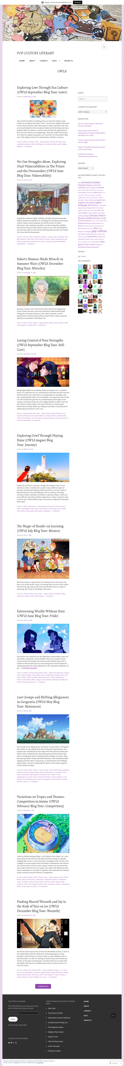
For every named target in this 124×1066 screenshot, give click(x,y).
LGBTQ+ (47, 239)
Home (22, 61)
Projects (68, 61)
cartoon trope (30, 879)
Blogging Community (93, 185)
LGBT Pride (30, 239)
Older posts (43, 986)
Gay (99, 205)
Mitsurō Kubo (26, 975)
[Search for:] (92, 99)
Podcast (19, 680)
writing (81, 247)
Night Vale (42, 677)
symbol (85, 236)
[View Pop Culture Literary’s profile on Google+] (13, 1043)
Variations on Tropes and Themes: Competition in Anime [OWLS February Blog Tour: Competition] (41, 801)
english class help (86, 202)
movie (102, 223)
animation (50, 970)
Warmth (36, 977)
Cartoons (31, 142)
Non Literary (34, 594)
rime (41, 509)
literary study (60, 882)
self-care (34, 418)
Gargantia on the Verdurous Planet (28, 772)
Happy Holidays (46, 972)
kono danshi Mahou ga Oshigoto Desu (43, 416)
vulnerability (21, 244)
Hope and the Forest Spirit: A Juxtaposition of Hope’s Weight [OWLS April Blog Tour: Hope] (91, 133)
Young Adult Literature (28, 682)
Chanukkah (82, 192)
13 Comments (43, 886)
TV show (89, 242)
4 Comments (49, 596)
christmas (89, 192)
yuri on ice (43, 977)
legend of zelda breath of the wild (87, 210)
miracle (60, 323)
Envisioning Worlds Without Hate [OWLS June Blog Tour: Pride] (41, 613)
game (44, 506)
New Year (81, 228)
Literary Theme (95, 221)
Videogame (46, 511)
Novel (48, 677)
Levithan (57, 675)
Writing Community (91, 247)
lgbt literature (21, 239)
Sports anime (43, 884)
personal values (32, 777)
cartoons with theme (24, 416)
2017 (79, 183)
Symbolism (37, 237)
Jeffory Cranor (40, 675)
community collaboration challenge (94, 197)
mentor (27, 596)
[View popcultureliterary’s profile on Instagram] (11, 1043)
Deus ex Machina (90, 200)
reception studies (51, 144)
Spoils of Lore (53, 1037)
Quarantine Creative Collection (59, 1018)
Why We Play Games (55, 1041)
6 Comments (36, 420)
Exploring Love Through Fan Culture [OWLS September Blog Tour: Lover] (42, 89)
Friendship (25, 882)
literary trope (103, 221)
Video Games (21, 511)
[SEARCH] (104, 47)
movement (25, 775)
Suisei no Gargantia (44, 779)
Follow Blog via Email (16, 1001)
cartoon (52, 142)
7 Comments (31, 244)
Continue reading (29, 668)
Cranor (19, 675)
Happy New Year (92, 208)
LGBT (66, 237)
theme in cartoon (55, 418)
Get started (77, 2)
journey (62, 506)
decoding (59, 142)
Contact (44, 61)
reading (99, 234)
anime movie (53, 323)
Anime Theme (63, 877)
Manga (30, 877)
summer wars (31, 325)
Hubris (31, 882)
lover (64, 142)
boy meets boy (58, 673)
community (81, 195)
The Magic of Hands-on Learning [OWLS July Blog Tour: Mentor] (40, 528)
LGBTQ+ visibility (32, 677)
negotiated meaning (23, 144)
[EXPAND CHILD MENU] (113, 1015)
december (36, 972)
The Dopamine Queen (55, 1027)
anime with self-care (58, 413)
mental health (61, 416)
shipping (20, 146)
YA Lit (18, 682)
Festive (95, 205)
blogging (81, 185)
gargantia (66, 770)
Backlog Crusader (54, 1051)
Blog (54, 61)
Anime (25, 142)
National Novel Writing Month (97, 226)
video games (32, 506)
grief (48, 506)
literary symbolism (84, 221)
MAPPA (19, 975)
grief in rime (55, 506)
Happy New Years (57, 972)
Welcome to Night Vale (60, 680)
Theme (44, 237)
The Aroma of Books (55, 1013)
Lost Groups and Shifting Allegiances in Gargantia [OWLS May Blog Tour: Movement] (43, 702)
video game (62, 509)
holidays (101, 208)
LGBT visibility (39, 239)
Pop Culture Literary (35, 53)
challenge (100, 190)
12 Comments (52, 977)
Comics (25, 237)
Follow (12, 1019)
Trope (45, 877)
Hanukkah (103, 205)
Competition (40, 879)
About (32, 61)
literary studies (50, 882)
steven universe (47, 680)
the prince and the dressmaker (56, 241)
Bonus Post (31, 413)
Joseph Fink (49, 675)
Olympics (20, 884)
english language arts (90, 203)
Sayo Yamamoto (49, 975)
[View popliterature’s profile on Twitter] (9, 1043)
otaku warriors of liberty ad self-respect (43, 775)
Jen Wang (60, 237)
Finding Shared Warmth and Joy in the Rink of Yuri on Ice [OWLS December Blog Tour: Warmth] (41, 906)
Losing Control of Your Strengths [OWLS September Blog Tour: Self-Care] (41, 345)
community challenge (89, 195)
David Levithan (26, 675)
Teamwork (51, 884)
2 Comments (56, 511)
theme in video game (50, 509)
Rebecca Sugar (36, 680)
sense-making (62, 144)
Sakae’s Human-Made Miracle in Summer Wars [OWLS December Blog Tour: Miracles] (40, 264)
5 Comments (41, 325)
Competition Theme (50, 879)
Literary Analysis (84, 216)
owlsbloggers (40, 144)
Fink (33, 675)
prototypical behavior (44, 777)
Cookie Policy (39, 1062)
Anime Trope (21, 879)
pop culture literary (84, 234)
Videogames (99, 244)
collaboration (97, 192)
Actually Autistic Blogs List (58, 1022)
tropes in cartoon (32, 886)
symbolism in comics (38, 241)
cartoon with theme (55, 770)
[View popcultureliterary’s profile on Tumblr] (16, 1043)
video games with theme (34, 511)
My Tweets (82, 256)
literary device (39, 882)
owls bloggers (21, 325)
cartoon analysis (91, 188)
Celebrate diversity (93, 190)
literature (82, 223)
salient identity (57, 777)
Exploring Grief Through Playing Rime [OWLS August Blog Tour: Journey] (40, 440)
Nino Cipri (52, 1008)
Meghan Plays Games (56, 1032)
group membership (46, 772)
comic (55, 237)
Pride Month (27, 680)
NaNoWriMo (86, 226)
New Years (35, 975)
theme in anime (43, 418)
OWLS (37, 142)
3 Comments (28, 146)
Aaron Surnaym (54, 1046)
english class (100, 200)
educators (57, 594)
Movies (80, 226)
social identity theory (30, 779)
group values (57, 772)
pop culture (35, 509)
